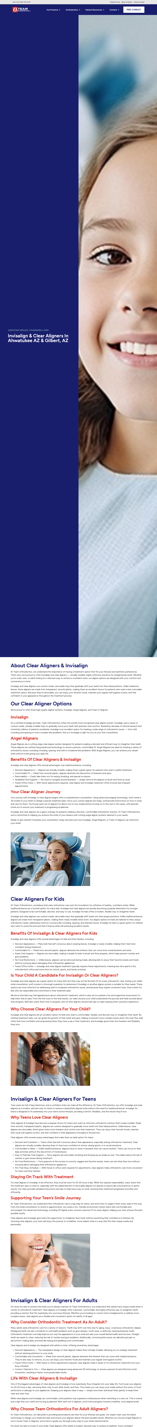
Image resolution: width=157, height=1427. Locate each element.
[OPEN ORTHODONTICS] (79, 9)
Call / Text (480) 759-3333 (21, 2)
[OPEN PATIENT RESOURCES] (104, 9)
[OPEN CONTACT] (119, 9)
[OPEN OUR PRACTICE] (60, 9)
